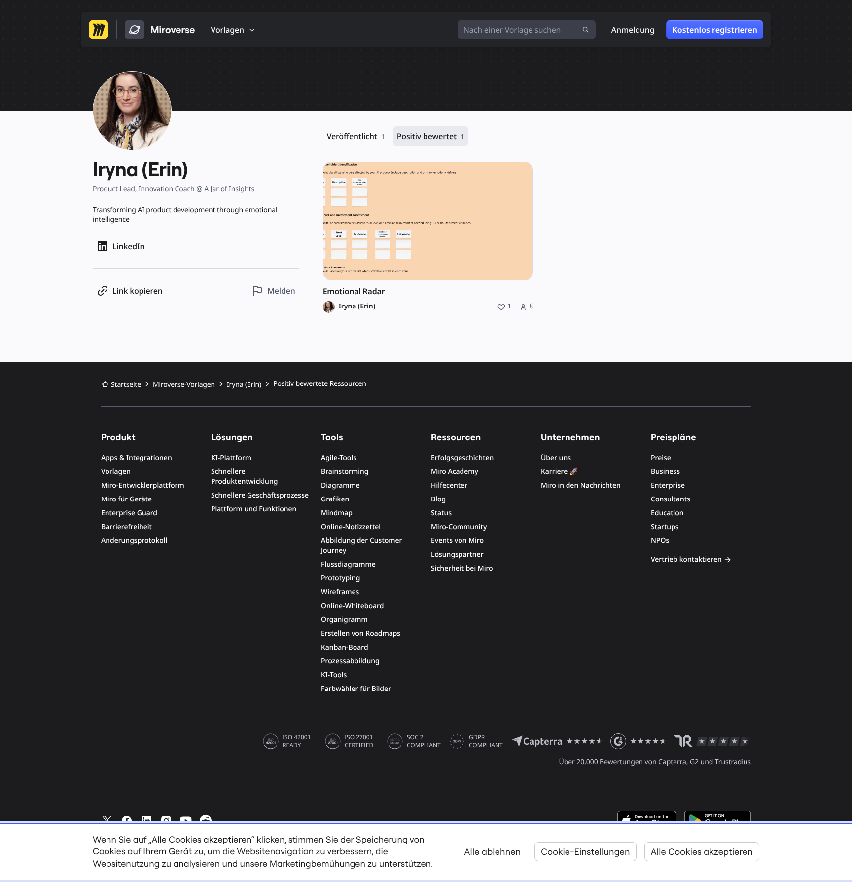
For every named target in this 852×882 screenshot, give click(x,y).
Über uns (556, 457)
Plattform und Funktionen (253, 509)
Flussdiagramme (348, 564)
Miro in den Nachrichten (581, 485)
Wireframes (340, 592)
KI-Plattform (231, 457)
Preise (661, 457)
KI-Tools (334, 675)
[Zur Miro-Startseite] (98, 29)
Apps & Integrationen (136, 457)
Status (441, 513)
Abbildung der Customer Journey (361, 545)
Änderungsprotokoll (134, 540)
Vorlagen (116, 471)
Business (665, 471)
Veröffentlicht (356, 136)
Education (667, 513)
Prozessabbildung (350, 661)
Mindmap (337, 513)
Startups (665, 527)
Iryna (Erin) (357, 306)
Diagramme (340, 485)
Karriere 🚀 (559, 471)
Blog (438, 499)
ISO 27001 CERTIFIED (359, 741)
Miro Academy (454, 471)
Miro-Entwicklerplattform (142, 485)
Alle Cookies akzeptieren (702, 851)
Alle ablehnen (492, 851)
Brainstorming (345, 471)
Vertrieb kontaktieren (686, 559)
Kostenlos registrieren (714, 29)
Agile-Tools (338, 457)
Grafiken (335, 499)
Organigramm (344, 619)
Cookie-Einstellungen (585, 851)
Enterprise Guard (129, 513)
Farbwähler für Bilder (356, 688)
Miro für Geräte (126, 499)
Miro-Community (459, 527)
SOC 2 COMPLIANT (424, 741)
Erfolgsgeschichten (462, 457)
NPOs (660, 540)
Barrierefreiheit (126, 527)
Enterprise (668, 485)
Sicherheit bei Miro (462, 568)
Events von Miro (457, 540)
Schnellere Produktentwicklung (244, 476)
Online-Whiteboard (352, 606)
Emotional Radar (354, 291)
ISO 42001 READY (297, 741)
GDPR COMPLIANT (486, 741)
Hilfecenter (449, 485)
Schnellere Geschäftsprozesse (260, 495)
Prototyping (340, 578)
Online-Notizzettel (351, 527)
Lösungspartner (457, 554)
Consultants (670, 499)
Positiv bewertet (430, 136)
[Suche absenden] (586, 30)
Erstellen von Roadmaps (360, 633)
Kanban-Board (344, 647)
